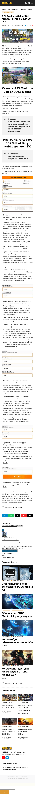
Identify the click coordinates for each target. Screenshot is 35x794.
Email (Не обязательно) (24, 546)
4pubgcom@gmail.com (9, 769)
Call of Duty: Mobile (13, 9)
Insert (4, 792)
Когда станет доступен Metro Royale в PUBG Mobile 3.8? (15, 671)
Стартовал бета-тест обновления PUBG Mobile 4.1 (17, 586)
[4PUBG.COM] (7, 3)
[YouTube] (3, 757)
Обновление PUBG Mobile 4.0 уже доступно (17, 615)
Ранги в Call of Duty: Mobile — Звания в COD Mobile (9, 731)
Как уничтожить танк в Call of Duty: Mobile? (25, 731)
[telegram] (7, 757)
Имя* (21, 543)
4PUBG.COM (8, 711)
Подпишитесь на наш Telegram (13, 507)
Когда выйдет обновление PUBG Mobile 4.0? (17, 642)
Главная (4, 9)
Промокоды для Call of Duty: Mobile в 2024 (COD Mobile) (25, 708)
